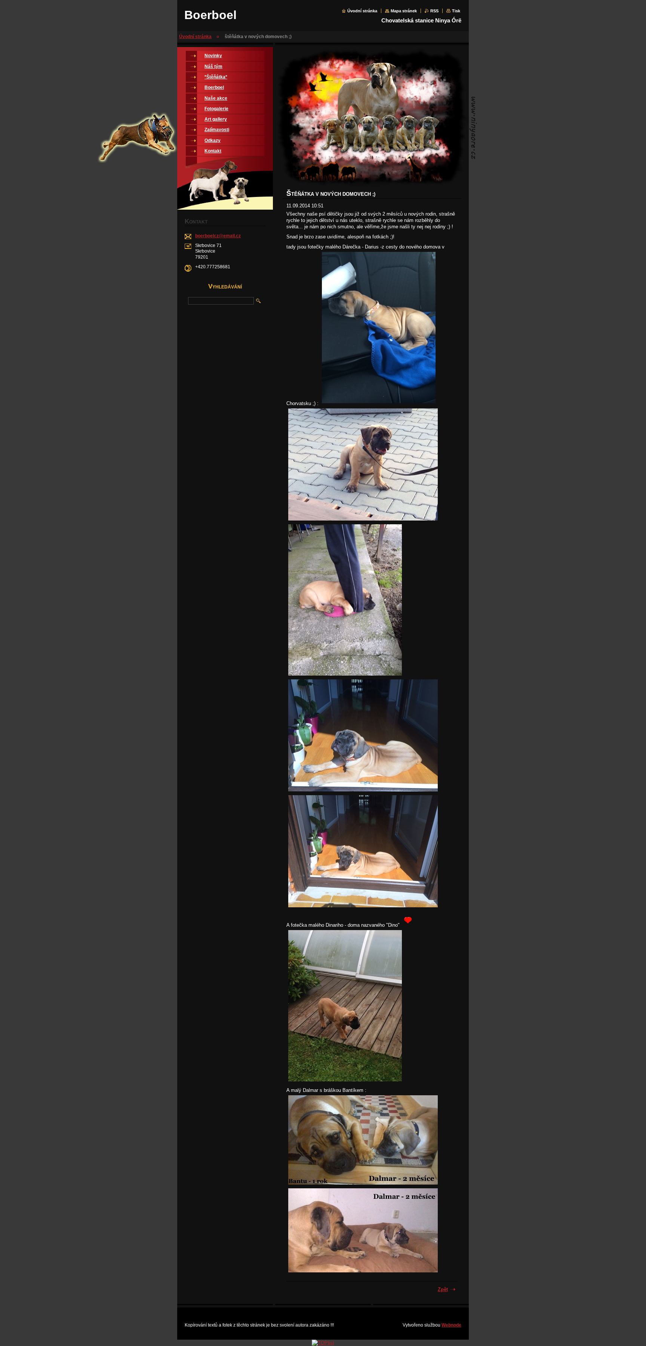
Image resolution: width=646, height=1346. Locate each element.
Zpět (443, 1289)
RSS (434, 11)
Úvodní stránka (362, 11)
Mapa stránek (404, 11)
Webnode (451, 1325)
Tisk (456, 11)
